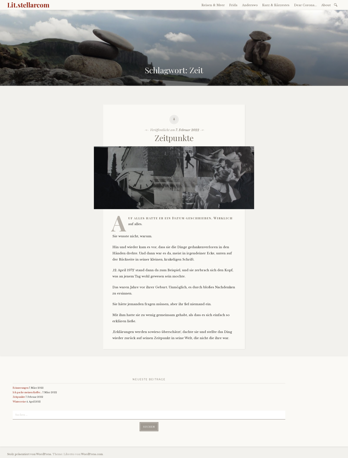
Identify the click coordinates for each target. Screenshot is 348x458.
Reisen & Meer (213, 5)
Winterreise (19, 401)
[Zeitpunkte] (174, 212)
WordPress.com (92, 454)
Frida (233, 5)
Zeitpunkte (174, 137)
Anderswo (250, 5)
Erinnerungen (20, 387)
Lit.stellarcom (28, 4)
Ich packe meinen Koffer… (27, 392)
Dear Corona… (305, 5)
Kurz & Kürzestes (275, 5)
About (326, 5)
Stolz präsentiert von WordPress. (29, 454)
